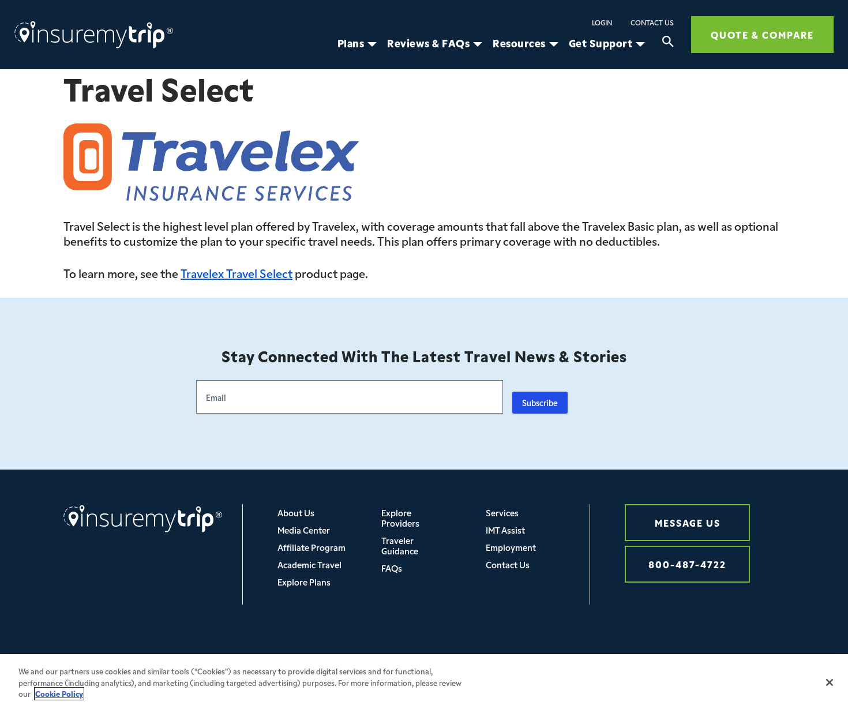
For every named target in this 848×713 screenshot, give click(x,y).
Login (602, 22)
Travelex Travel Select (236, 273)
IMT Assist (505, 530)
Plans (351, 43)
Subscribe (540, 402)
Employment (511, 547)
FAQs (391, 568)
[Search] (668, 43)
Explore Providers (400, 517)
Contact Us (652, 22)
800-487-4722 (687, 564)
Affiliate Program (311, 547)
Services (502, 512)
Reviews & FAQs (428, 43)
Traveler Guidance (399, 545)
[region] (424, 683)
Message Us (688, 522)
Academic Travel (309, 564)
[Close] (829, 682)
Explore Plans (304, 582)
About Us (295, 512)
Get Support (601, 43)
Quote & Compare (762, 34)
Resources (519, 43)
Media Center (303, 530)
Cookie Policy (59, 693)
